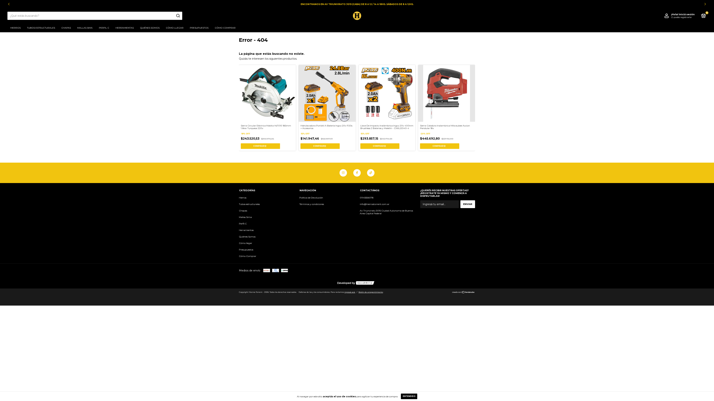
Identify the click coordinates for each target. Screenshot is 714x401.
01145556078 (367, 197)
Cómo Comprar (225, 27)
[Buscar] (178, 15)
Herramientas (124, 27)
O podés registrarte (681, 17)
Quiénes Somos (150, 27)
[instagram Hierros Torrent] (343, 173)
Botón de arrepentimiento (370, 292)
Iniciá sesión (687, 14)
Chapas (66, 27)
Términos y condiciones (311, 204)
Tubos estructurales (41, 27)
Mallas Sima (85, 27)
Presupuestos (199, 27)
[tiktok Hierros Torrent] (370, 173)
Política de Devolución (311, 197)
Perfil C (104, 27)
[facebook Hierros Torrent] (357, 173)
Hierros (15, 27)
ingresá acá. (349, 292)
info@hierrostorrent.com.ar (374, 204)
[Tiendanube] (463, 292)
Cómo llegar (175, 27)
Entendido (409, 396)
